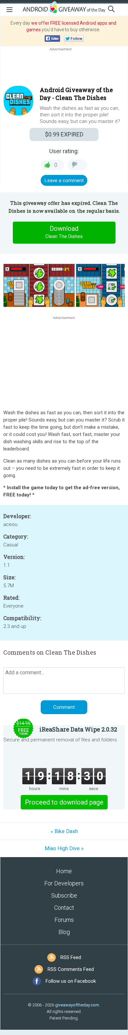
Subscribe (64, 895)
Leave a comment (64, 180)
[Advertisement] (64, 68)
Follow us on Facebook (71, 981)
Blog (64, 931)
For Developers (64, 883)
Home (64, 871)
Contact (64, 907)
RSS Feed (70, 957)
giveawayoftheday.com (77, 1004)
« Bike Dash (64, 831)
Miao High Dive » (64, 848)
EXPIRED (64, 134)
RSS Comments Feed (71, 969)
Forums (64, 919)
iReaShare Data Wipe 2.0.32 (78, 729)
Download (64, 232)
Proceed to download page (64, 802)
